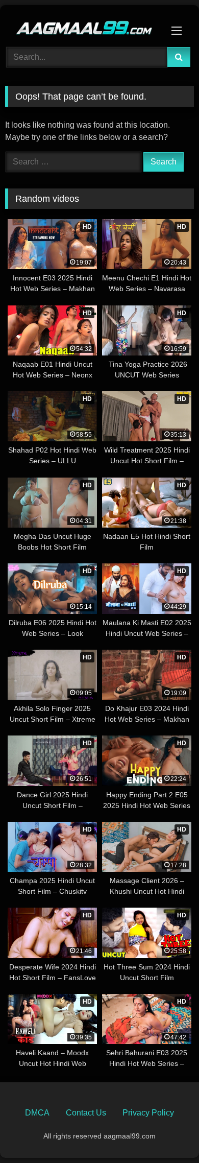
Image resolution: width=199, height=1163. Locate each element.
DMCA (37, 1112)
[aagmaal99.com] (81, 24)
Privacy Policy (148, 1112)
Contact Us (86, 1112)
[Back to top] (167, 1133)
